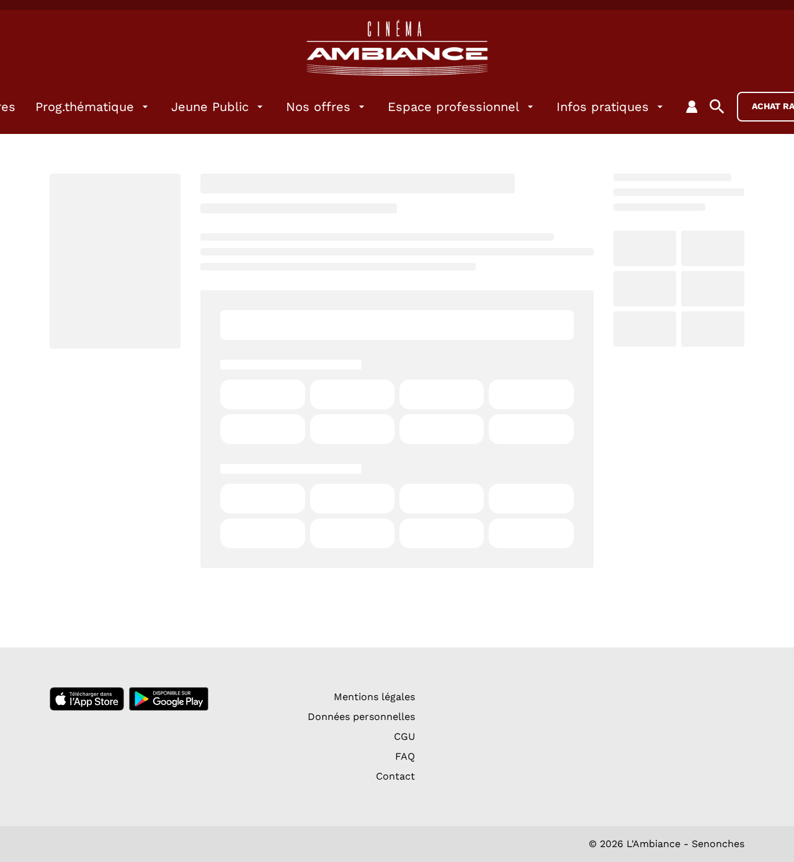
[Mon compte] (692, 106)
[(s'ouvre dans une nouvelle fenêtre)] (87, 699)
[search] (717, 107)
